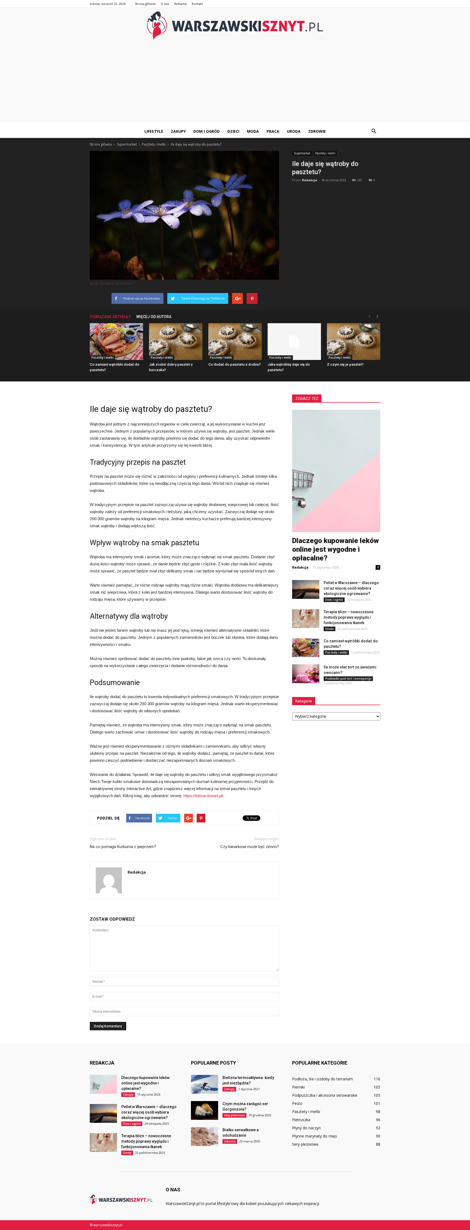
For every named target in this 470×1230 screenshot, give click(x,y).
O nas (165, 4)
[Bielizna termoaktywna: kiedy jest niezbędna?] (204, 1084)
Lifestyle (153, 131)
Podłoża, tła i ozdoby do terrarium (322, 1078)
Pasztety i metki (325, 153)
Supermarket (302, 153)
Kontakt (197, 4)
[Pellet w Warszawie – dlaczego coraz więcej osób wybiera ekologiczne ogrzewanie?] (305, 589)
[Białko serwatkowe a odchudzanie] (204, 1136)
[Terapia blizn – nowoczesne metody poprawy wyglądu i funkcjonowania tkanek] (305, 618)
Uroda (294, 131)
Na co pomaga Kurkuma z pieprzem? (123, 846)
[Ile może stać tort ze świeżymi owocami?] (305, 673)
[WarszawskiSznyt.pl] (235, 25)
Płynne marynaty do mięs (314, 1136)
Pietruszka (301, 1119)
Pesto (297, 1103)
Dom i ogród (206, 131)
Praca (273, 131)
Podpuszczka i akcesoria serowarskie (324, 1095)
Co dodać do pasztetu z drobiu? (234, 364)
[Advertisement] (235, 84)
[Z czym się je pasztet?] (353, 341)
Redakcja (309, 180)
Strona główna (145, 4)
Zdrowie (317, 131)
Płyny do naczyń (306, 1127)
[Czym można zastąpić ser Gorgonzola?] (204, 1110)
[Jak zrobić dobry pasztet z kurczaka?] (175, 341)
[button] (373, 131)
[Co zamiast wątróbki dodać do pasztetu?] (116, 341)
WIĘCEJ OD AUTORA (153, 317)
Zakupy (178, 131)
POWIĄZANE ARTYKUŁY (110, 317)
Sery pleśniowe (234, 1115)
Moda (253, 131)
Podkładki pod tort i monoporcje (348, 678)
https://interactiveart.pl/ (203, 795)
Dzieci (233, 131)
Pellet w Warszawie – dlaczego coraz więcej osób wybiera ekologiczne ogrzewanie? (351, 588)
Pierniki (298, 1087)
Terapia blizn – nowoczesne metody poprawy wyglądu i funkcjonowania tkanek (348, 617)
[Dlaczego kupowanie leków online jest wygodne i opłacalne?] (103, 1084)
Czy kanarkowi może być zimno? (249, 846)
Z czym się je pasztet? (345, 364)
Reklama (180, 4)
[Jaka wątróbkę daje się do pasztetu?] (294, 341)
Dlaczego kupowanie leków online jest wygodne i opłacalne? (335, 549)
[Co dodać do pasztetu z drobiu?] (235, 341)
